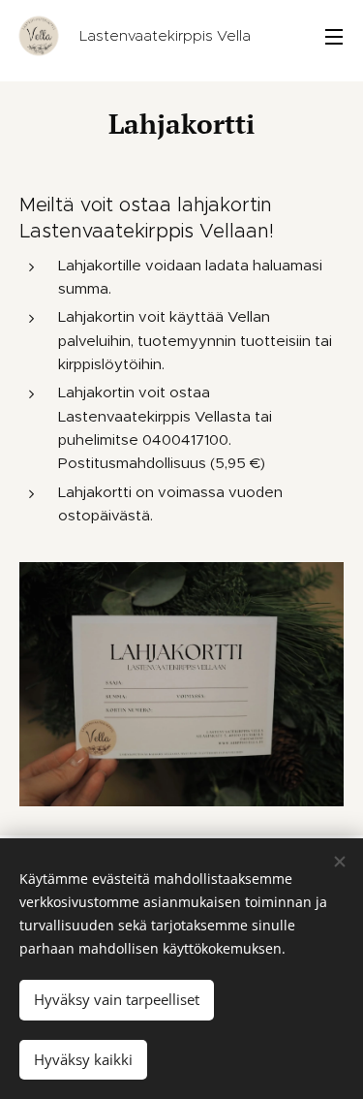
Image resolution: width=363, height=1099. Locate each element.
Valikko (334, 35)
